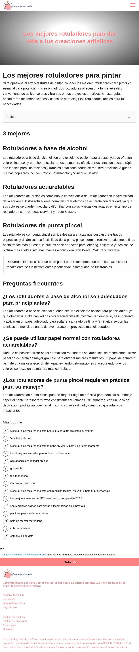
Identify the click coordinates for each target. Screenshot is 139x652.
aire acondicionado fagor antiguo (29, 460)
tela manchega (19, 475)
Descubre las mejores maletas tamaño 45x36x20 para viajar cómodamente (54, 445)
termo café (9, 599)
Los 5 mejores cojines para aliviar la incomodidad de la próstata (47, 505)
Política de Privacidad (15, 620)
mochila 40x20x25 (13, 594)
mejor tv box (10, 607)
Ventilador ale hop (20, 438)
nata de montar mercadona (26, 520)
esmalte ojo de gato (21, 535)
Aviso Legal (9, 625)
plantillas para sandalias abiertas (29, 513)
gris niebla (16, 468)
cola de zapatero (20, 528)
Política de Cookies (14, 616)
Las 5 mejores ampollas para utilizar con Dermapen (40, 453)
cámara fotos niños (14, 603)
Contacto (8, 629)
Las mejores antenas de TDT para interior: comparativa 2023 (46, 498)
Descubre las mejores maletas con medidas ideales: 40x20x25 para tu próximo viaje (60, 490)
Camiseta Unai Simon (23, 483)
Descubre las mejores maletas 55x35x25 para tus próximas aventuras (51, 430)
